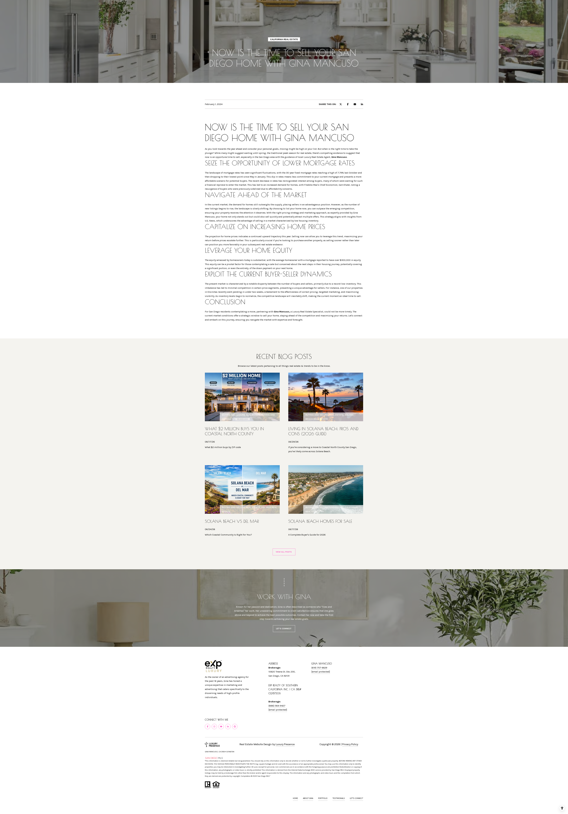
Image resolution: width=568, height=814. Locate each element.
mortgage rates (232, 172)
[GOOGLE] (234, 726)
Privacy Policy (350, 744)
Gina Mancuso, (282, 311)
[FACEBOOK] (207, 726)
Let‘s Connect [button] (284, 628)
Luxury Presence (285, 744)
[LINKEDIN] (228, 726)
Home (295, 798)
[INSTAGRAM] (214, 726)
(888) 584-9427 (276, 705)
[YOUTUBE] (221, 726)
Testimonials (339, 798)
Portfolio (322, 798)
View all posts (284, 552)
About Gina (308, 798)
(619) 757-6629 (319, 667)
